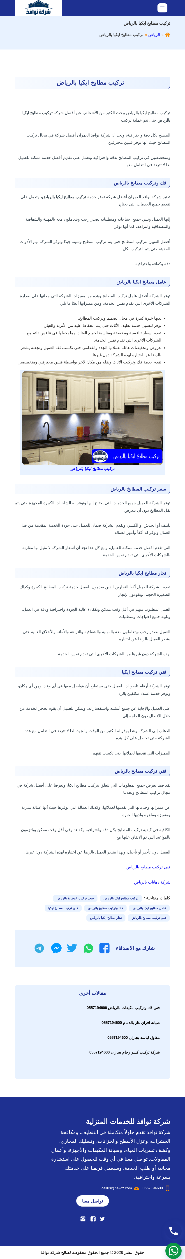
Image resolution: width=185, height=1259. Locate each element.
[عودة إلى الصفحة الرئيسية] (167, 34)
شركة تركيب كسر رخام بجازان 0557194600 (124, 1052)
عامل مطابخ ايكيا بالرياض (149, 908)
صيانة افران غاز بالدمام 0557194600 (131, 1023)
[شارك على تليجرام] (39, 948)
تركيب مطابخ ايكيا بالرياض (121, 898)
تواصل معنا (92, 1200)
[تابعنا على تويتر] (102, 1219)
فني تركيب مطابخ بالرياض (148, 867)
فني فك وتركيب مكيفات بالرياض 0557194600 (123, 1008)
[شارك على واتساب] (88, 948)
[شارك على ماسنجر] (56, 948)
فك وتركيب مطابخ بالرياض (105, 908)
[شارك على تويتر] (72, 948)
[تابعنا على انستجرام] (83, 1219)
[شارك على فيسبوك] (104, 948)
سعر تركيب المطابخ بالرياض (75, 898)
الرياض (154, 34)
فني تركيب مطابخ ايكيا (63, 908)
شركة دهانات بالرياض (152, 882)
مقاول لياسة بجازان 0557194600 (133, 1037)
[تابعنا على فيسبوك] (93, 1219)
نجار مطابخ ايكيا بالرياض (106, 917)
